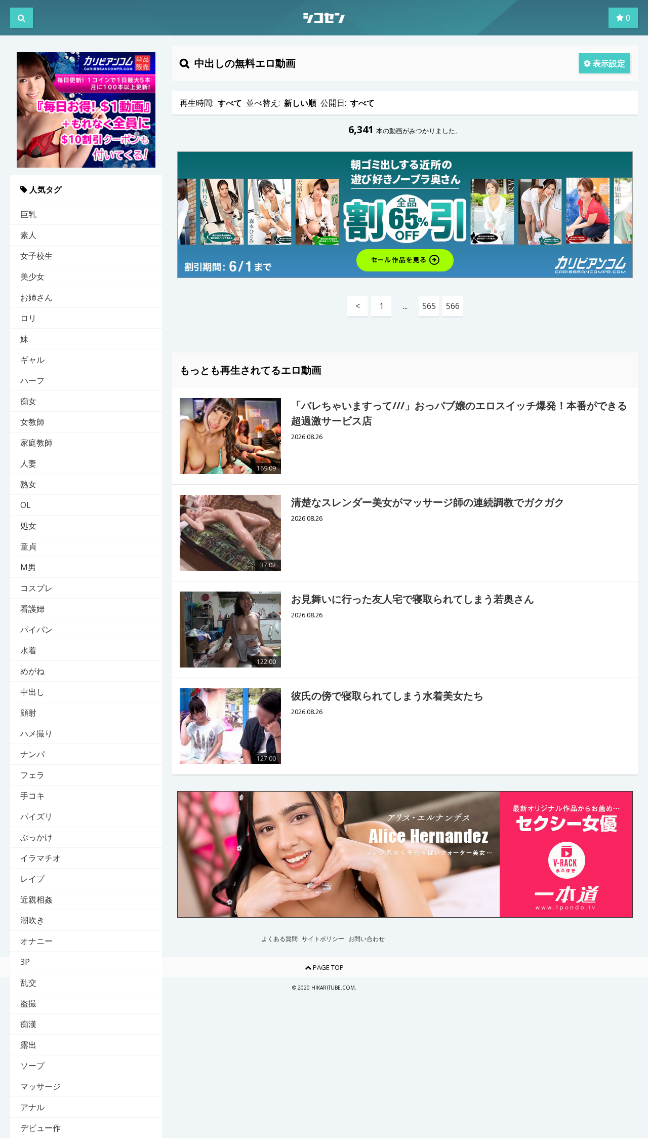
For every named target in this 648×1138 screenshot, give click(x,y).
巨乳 (28, 214)
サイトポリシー (323, 939)
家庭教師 (36, 442)
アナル (32, 1107)
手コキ (32, 795)
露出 (28, 1044)
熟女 (28, 484)
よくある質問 (279, 939)
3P (25, 961)
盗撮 (28, 1003)
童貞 (28, 546)
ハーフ (32, 380)
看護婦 (32, 608)
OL (25, 505)
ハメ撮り (36, 733)
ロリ (28, 318)
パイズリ (36, 816)
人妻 (28, 463)
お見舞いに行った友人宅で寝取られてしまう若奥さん (412, 599)
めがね (32, 671)
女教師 (32, 421)
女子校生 (36, 255)
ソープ (32, 1065)
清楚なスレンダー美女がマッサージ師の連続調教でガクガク (427, 502)
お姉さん (36, 297)
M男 (28, 567)
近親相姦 (36, 899)
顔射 (28, 712)
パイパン (36, 629)
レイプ (32, 878)
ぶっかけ (36, 837)
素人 (28, 235)
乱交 (28, 982)
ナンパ (32, 754)
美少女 (32, 276)
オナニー (36, 941)
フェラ (32, 774)
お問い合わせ (366, 939)
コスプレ (36, 588)
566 (453, 305)
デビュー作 (40, 1127)
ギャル (32, 359)
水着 (28, 650)
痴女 (28, 401)
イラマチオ (40, 858)
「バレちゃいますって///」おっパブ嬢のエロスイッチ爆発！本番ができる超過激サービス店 (459, 413)
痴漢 (28, 1024)
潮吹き (32, 920)
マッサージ (40, 1086)
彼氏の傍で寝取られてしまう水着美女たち (387, 695)
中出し (32, 691)
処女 (28, 525)
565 (429, 305)
